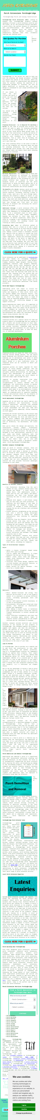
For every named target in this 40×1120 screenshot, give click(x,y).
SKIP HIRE (29, 1057)
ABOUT (25, 10)
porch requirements (31, 861)
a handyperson (18, 1060)
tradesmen (6, 1071)
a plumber (34, 1068)
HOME (18, 10)
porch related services (10, 860)
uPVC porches (8, 832)
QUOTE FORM (14, 865)
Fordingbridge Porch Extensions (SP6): (16, 19)
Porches (5, 1102)
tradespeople (7, 1050)
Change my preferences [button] (24, 1113)
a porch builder (10, 1052)
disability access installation (24, 1058)
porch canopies (13, 852)
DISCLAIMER (35, 10)
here (4, 980)
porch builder (17, 148)
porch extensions (31, 275)
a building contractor (10, 1066)
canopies (12, 623)
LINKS (21, 10)
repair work (20, 304)
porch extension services (25, 871)
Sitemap (4, 1100)
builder (34, 40)
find (7, 949)
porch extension (15, 983)
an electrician (29, 1063)
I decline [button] (24, 1109)
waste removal (7, 1061)
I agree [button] (24, 1105)
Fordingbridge (33, 257)
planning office (15, 143)
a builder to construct (28, 919)
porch (27, 189)
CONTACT (29, 10)
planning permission (30, 128)
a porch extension (22, 23)
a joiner (32, 1066)
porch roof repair (18, 288)
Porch (4, 257)
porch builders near (30, 898)
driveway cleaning (16, 1055)
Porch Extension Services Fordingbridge (17, 986)
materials (6, 101)
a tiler (15, 1068)
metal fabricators (19, 1065)
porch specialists (28, 270)
